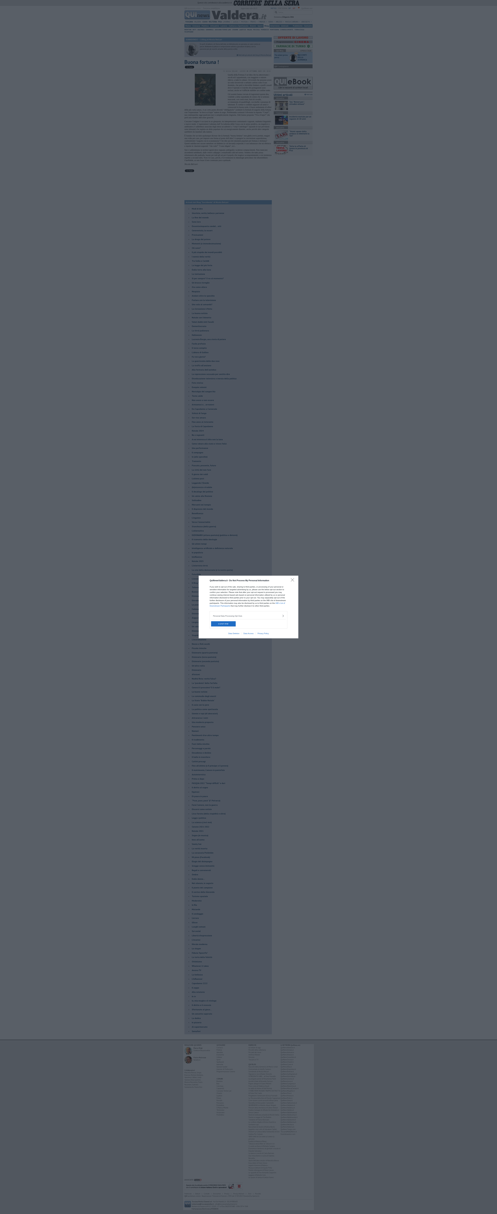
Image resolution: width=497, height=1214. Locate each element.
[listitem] (248, 616)
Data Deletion (233, 633)
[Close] (293, 580)
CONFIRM (223, 624)
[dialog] (248, 607)
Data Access (248, 633)
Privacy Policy (263, 633)
